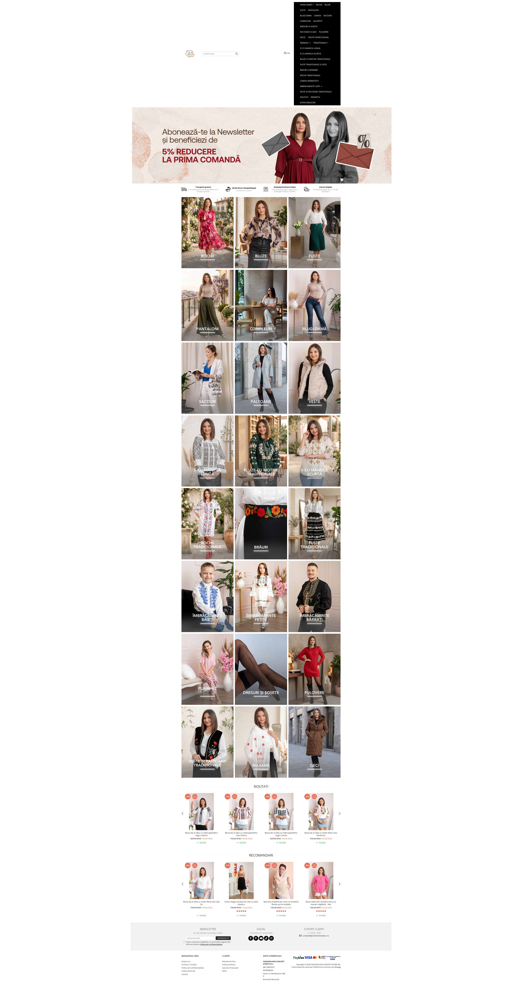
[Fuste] (314, 232)
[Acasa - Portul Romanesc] (189, 53)
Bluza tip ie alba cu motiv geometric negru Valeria (201, 834)
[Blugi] (314, 305)
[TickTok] (266, 938)
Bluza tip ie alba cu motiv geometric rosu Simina (241, 834)
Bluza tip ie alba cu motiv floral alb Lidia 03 (201, 903)
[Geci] (314, 742)
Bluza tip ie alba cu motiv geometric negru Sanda (281, 834)
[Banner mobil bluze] (261, 451)
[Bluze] (261, 232)
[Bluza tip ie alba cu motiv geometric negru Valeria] (201, 811)
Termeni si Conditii (188, 964)
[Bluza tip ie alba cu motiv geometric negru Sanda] (281, 811)
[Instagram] (271, 938)
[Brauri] (261, 523)
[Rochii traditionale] (207, 523)
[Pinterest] (256, 938)
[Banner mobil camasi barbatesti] (314, 596)
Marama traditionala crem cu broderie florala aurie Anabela (281, 903)
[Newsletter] (260, 145)
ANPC (224, 971)
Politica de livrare (188, 971)
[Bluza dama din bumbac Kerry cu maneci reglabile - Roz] (320, 880)
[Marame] (261, 742)
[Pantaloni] (207, 305)
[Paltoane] (261, 378)
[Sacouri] (207, 378)
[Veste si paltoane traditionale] (207, 742)
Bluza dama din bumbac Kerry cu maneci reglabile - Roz (321, 903)
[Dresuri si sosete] (261, 669)
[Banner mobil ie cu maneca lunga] (207, 451)
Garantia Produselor (230, 968)
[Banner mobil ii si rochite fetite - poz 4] (261, 596)
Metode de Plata (229, 961)
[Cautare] (236, 54)
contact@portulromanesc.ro (315, 935)
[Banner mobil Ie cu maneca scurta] (314, 451)
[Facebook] (250, 938)
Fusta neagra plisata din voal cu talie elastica (241, 903)
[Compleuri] (261, 305)
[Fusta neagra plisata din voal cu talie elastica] (241, 880)
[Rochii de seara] (207, 232)
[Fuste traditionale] (314, 523)
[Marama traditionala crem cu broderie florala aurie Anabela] (281, 880)
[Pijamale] (207, 669)
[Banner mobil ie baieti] (207, 596)
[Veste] (314, 378)
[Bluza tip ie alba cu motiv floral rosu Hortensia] (320, 811)
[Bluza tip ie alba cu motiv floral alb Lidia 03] (201, 880)
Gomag (337, 967)
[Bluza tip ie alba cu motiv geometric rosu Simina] (241, 811)
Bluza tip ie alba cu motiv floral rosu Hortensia (320, 834)
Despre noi (185, 961)
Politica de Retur (228, 964)
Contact (184, 974)
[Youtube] (261, 938)
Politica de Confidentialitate (211, 944)
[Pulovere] (314, 669)
